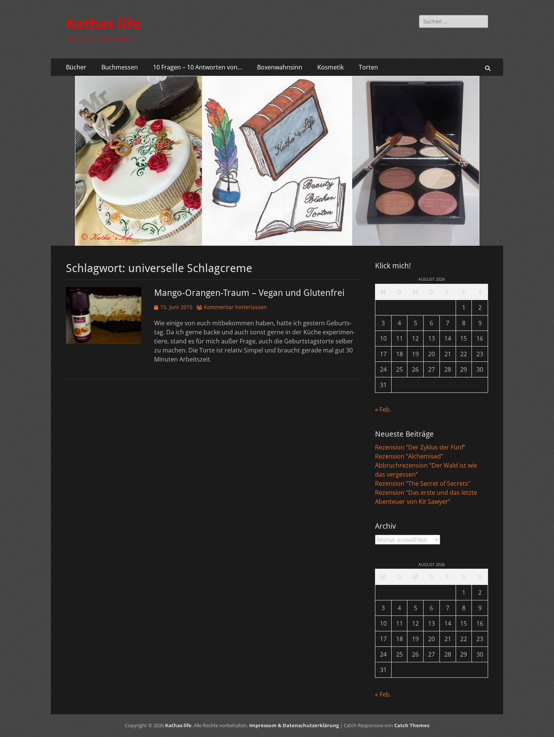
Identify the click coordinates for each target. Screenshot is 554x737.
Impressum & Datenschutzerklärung (294, 725)
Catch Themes (411, 725)
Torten (368, 67)
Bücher (76, 67)
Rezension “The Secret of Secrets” (422, 483)
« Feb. (383, 409)
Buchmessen (119, 67)
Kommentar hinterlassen (235, 307)
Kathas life (103, 24)
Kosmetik (330, 67)
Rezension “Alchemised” (409, 456)
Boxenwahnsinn (279, 67)
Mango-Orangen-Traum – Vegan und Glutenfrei (249, 293)
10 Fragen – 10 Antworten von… (197, 67)
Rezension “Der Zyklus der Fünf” (420, 447)
